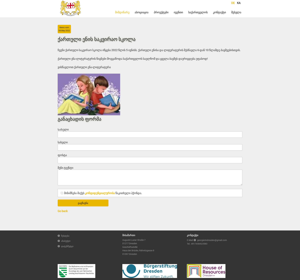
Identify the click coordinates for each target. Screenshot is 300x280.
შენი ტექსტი (65, 167)
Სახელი (63, 129)
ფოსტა (64, 155)
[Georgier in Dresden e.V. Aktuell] (70, 15)
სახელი (64, 142)
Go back (63, 211)
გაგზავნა (83, 203)
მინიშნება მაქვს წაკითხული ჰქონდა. (103, 193)
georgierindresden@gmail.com (212, 240)
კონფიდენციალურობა (100, 193)
